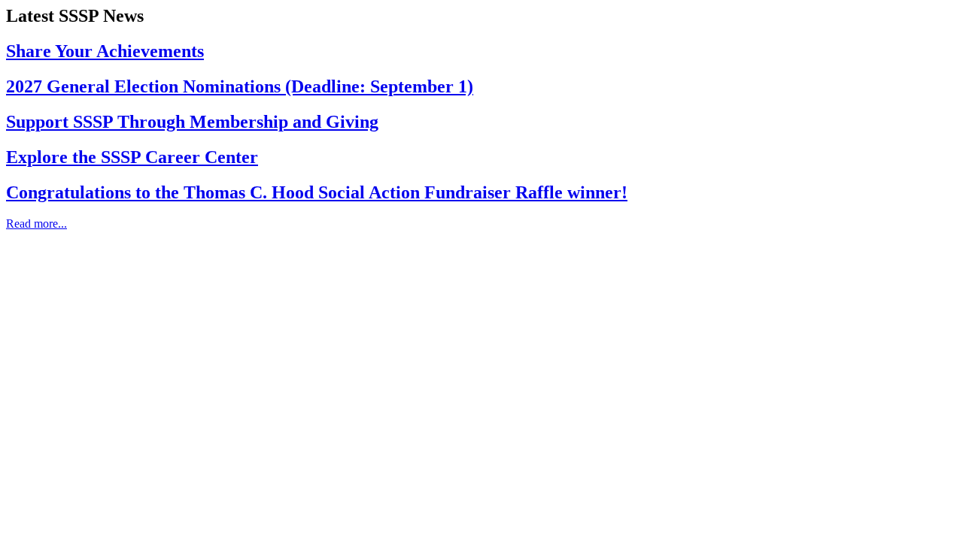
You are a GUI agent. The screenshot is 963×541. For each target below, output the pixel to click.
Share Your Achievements (105, 51)
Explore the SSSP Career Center (132, 157)
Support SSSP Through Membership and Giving (192, 121)
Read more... (36, 223)
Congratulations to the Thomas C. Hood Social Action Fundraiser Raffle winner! (316, 192)
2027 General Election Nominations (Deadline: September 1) (239, 86)
